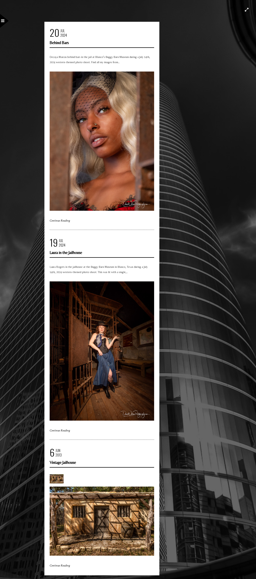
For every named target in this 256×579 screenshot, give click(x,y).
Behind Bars (59, 42)
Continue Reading (60, 221)
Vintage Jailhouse (63, 462)
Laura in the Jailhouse (66, 252)
